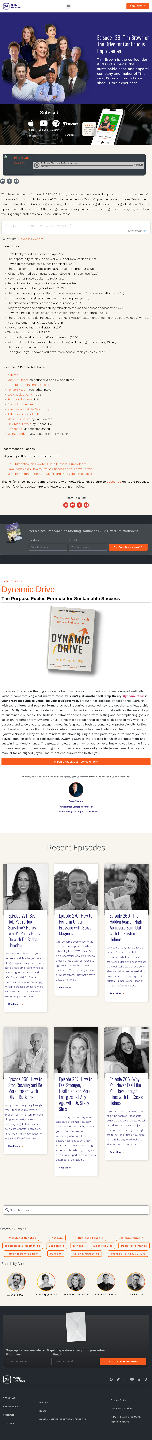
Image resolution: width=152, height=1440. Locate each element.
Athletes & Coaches (22, 1237)
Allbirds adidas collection (24, 414)
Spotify (56, 129)
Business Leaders (90, 1237)
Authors (57, 1237)
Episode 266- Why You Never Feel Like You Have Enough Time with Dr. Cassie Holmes (126, 1090)
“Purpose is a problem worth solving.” (38, 226)
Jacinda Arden (17, 433)
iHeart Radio (70, 135)
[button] (68, 6)
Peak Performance (134, 1245)
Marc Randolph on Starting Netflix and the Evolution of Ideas (49, 473)
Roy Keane (14, 429)
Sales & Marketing (86, 1253)
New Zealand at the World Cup (28, 409)
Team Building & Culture (128, 1253)
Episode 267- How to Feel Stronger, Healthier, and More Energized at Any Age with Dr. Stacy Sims (75, 1093)
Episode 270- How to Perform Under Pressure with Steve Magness (75, 924)
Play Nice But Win (19, 424)
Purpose (56, 1253)
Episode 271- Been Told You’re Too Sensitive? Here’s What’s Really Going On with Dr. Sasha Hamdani (24, 930)
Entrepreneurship (131, 1237)
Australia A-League (20, 404)
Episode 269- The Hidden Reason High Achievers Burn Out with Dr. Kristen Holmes (126, 927)
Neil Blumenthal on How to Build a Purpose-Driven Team (46, 464)
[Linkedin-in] (125, 1379)
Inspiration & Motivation (22, 1245)
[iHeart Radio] (70, 124)
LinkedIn (24, 239)
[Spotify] (56, 123)
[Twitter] (118, 1379)
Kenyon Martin (17, 389)
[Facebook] (111, 1379)
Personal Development (23, 1253)
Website (38, 239)
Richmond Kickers (20, 399)
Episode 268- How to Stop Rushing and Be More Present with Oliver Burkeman (25, 1087)
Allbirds (12, 375)
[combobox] (76, 1210)
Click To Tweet (135, 231)
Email (73, 540)
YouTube (43, 129)
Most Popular (103, 1245)
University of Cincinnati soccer (28, 384)
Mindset (79, 1245)
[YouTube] (43, 123)
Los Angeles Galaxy (20, 394)
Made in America (18, 419)
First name (36, 540)
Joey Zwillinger (17, 380)
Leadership (57, 1245)
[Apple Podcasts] (31, 123)
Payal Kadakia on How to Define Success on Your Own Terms (49, 469)
